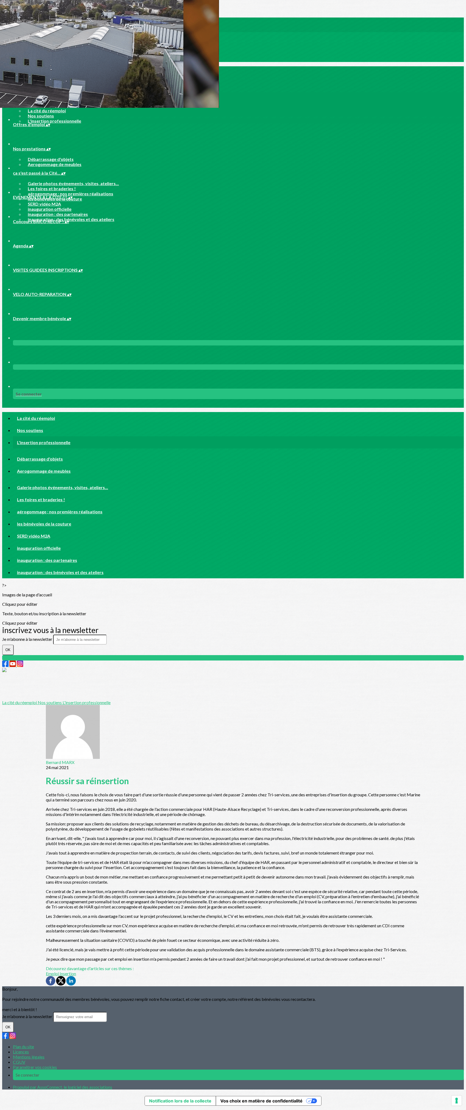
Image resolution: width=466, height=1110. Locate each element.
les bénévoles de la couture (44, 523)
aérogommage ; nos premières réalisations (70, 193)
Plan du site (23, 1046)
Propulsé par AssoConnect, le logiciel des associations (62, 1087)
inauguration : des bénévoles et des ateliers (71, 219)
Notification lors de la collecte (180, 1101)
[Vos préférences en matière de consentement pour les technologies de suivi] (456, 1100)
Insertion (68, 973)
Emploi (53, 973)
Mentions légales (28, 1056)
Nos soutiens (41, 115)
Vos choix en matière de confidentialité (261, 1101)
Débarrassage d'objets (51, 159)
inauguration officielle (49, 209)
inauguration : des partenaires (58, 214)
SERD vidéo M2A (44, 203)
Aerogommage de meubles (54, 164)
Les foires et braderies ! (52, 188)
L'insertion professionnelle (54, 120)
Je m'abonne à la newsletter (27, 639)
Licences (21, 1051)
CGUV (19, 1061)
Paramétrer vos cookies (35, 1067)
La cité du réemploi (47, 110)
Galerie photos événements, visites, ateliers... (73, 183)
